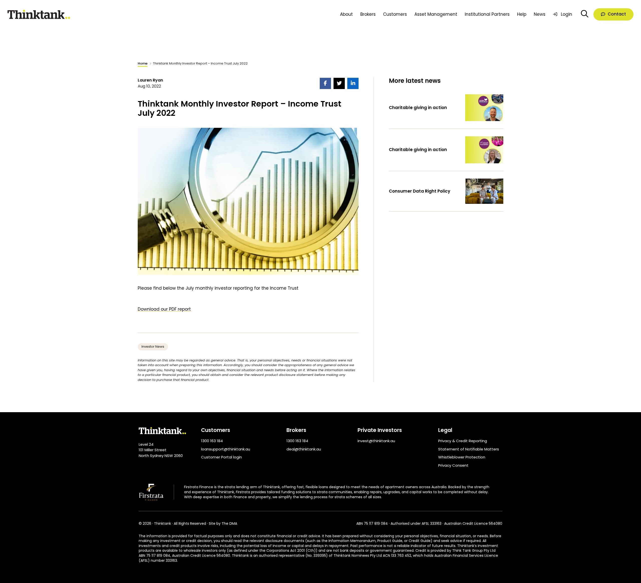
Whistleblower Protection (461, 457)
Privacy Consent (453, 465)
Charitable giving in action (418, 108)
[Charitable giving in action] (484, 107)
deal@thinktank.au (303, 449)
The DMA (229, 523)
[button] (613, 14)
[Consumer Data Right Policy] (484, 191)
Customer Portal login (221, 457)
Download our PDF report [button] (164, 309)
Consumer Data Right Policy (419, 191)
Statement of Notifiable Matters (468, 449)
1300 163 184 (212, 440)
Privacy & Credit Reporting (462, 440)
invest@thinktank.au (376, 440)
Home (142, 63)
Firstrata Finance (198, 487)
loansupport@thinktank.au (225, 449)
